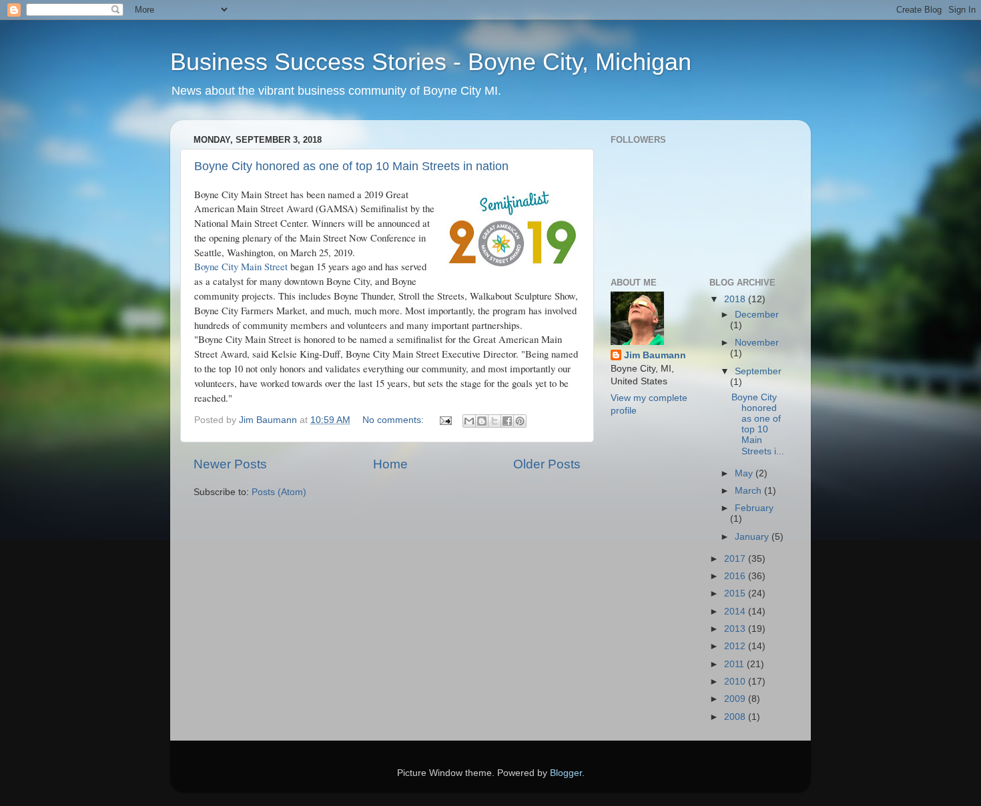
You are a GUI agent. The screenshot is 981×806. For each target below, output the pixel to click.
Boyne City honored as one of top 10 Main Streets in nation (351, 166)
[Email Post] (444, 420)
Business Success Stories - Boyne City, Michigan (430, 61)
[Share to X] (494, 421)
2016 (736, 576)
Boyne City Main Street (241, 266)
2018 (736, 299)
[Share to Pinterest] (520, 421)
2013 (736, 629)
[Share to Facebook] (507, 421)
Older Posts (547, 464)
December (757, 315)
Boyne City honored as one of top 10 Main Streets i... (757, 424)
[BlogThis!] (481, 421)
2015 (736, 593)
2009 (736, 699)
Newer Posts (230, 464)
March (749, 491)
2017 (736, 559)
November (757, 343)
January (753, 537)
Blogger (566, 773)
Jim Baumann (655, 355)
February (754, 508)
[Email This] (469, 421)
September (758, 371)
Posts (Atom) (279, 492)
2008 (736, 717)
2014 (736, 612)
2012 (736, 646)
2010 (736, 682)
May (745, 473)
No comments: (394, 420)
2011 (735, 664)
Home (390, 464)
